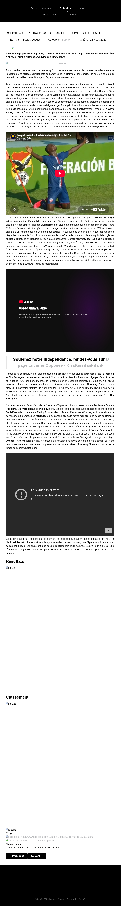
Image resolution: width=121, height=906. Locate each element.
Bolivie (66, 39)
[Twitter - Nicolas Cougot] (30, 840)
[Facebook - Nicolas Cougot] (49, 837)
